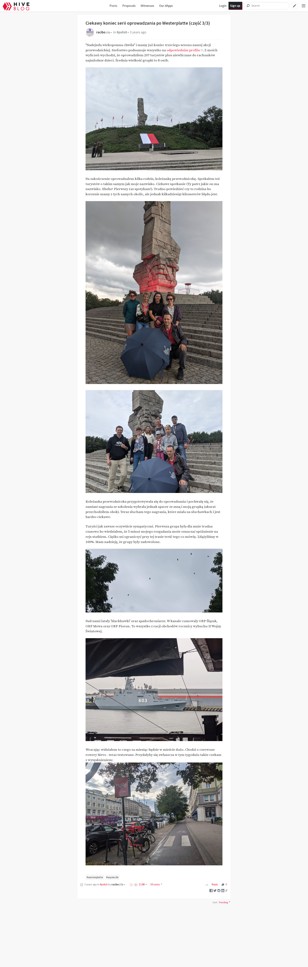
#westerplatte (95, 877)
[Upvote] (132, 884)
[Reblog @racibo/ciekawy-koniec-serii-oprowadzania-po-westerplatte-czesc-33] (207, 884)
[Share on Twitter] (215, 890)
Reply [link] (215, 884)
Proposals (129, 6)
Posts (113, 6)
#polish (122, 32)
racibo (103, 32)
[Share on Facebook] (211, 890)
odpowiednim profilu (183, 50)
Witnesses (147, 6)
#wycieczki (112, 877)
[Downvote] (135, 884)
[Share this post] (226, 890)
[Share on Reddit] (218, 890)
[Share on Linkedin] (222, 890)
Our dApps (166, 6)
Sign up (235, 6)
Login (222, 6)
